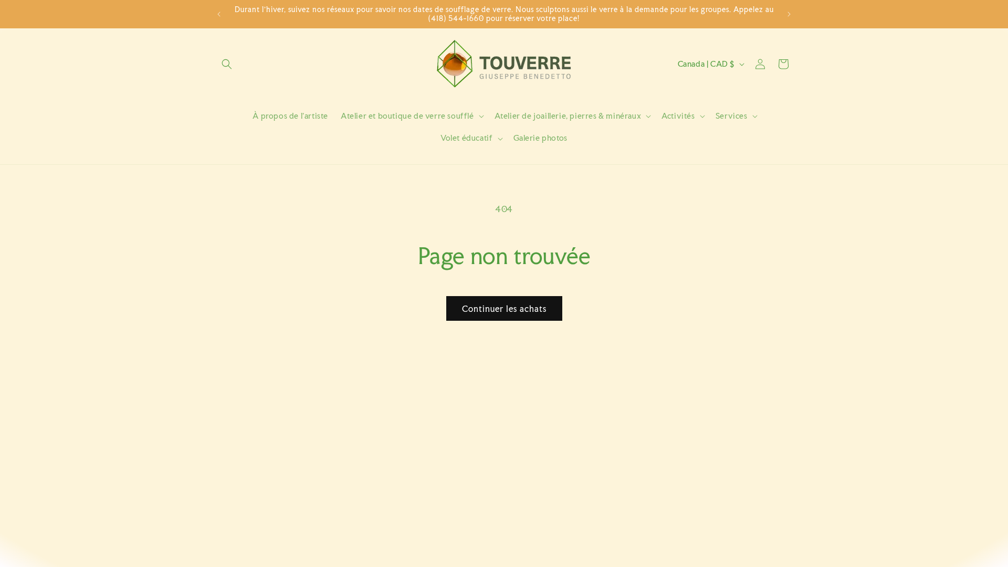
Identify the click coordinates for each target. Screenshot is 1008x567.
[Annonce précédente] (218, 14)
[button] (226, 64)
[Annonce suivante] (789, 14)
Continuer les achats (504, 308)
